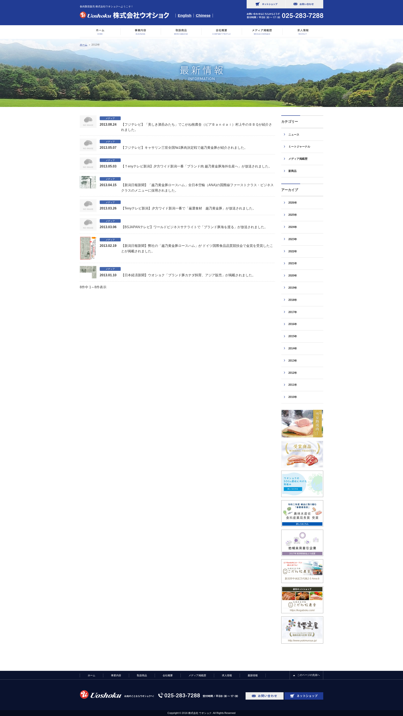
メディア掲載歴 (262, 31)
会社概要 (222, 31)
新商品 (292, 170)
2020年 (292, 275)
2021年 (292, 263)
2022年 (292, 251)
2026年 (292, 202)
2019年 (292, 287)
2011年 (292, 384)
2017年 (292, 312)
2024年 (292, 227)
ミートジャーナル (299, 146)
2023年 (292, 239)
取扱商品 (142, 675)
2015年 (292, 336)
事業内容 (140, 31)
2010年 (292, 397)
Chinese (203, 15)
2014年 (292, 348)
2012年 (292, 372)
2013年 (292, 360)
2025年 (292, 214)
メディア (110, 118)
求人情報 (303, 31)
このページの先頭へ (308, 675)
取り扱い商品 (181, 31)
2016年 (292, 324)
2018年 (292, 299)
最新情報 (253, 675)
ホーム (100, 31)
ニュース (293, 134)
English (184, 15)
